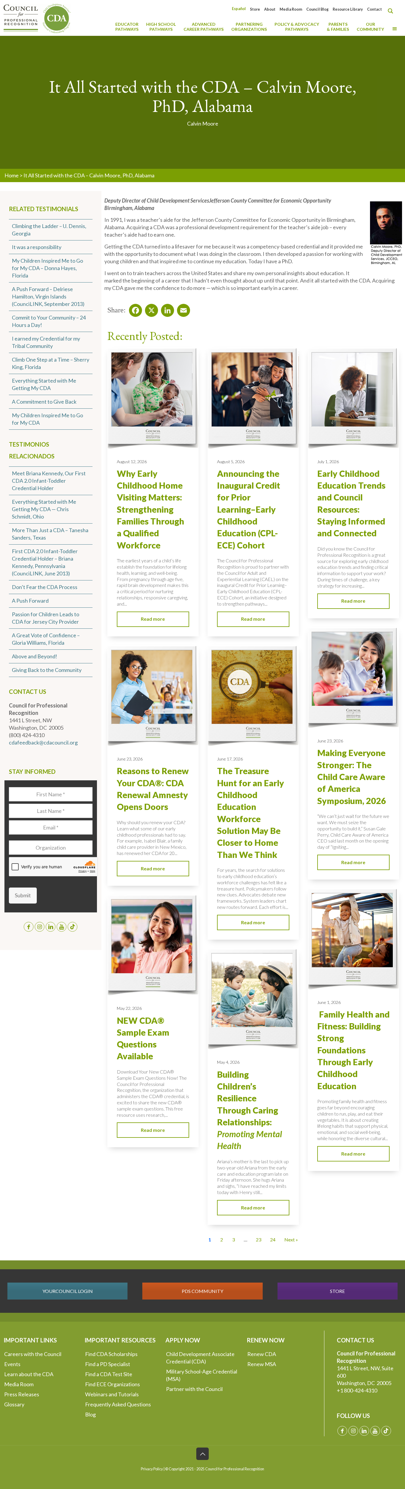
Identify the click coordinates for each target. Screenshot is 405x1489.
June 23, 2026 (330, 740)
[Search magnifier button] (392, 11)
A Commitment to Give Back (44, 401)
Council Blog (317, 9)
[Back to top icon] (202, 1454)
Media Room (291, 9)
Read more (153, 619)
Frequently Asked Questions (118, 1404)
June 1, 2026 (329, 1002)
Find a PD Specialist (107, 1364)
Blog (90, 1414)
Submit (23, 895)
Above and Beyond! (34, 656)
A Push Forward (30, 600)
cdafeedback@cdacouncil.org (43, 742)
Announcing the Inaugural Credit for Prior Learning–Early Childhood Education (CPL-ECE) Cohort (248, 509)
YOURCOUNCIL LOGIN (67, 1291)
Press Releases (21, 1394)
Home (11, 175)
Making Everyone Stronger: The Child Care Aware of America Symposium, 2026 (351, 777)
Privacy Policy (152, 1469)
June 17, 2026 (230, 758)
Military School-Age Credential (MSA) (201, 1375)
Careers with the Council (32, 1354)
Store (255, 9)
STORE (337, 1291)
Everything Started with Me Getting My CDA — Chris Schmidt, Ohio (44, 509)
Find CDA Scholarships (111, 1354)
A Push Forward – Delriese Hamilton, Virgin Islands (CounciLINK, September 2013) (48, 296)
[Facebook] (133, 308)
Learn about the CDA (28, 1374)
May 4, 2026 (228, 1062)
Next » (291, 1239)
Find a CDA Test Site (108, 1374)
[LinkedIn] (165, 308)
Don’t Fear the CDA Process (44, 587)
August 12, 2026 (132, 461)
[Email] (181, 308)
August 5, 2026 (231, 461)
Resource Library (348, 9)
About (269, 9)
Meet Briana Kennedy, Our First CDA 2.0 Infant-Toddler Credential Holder (49, 480)
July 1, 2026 (328, 461)
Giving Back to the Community (47, 670)
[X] (149, 308)
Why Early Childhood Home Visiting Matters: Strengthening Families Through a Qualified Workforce (150, 509)
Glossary (14, 1404)
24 (272, 1239)
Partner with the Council (194, 1389)
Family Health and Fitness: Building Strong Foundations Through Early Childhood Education (353, 1050)
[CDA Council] (37, 18)
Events (12, 1364)
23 (258, 1239)
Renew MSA (261, 1364)
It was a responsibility (36, 247)
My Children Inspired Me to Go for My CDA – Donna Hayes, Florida (47, 268)
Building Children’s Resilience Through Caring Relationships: (249, 1110)
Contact (374, 9)
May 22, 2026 (129, 1008)
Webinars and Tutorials (112, 1394)
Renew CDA (261, 1354)
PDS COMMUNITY (202, 1291)
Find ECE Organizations (112, 1384)
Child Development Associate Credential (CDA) (200, 1358)
